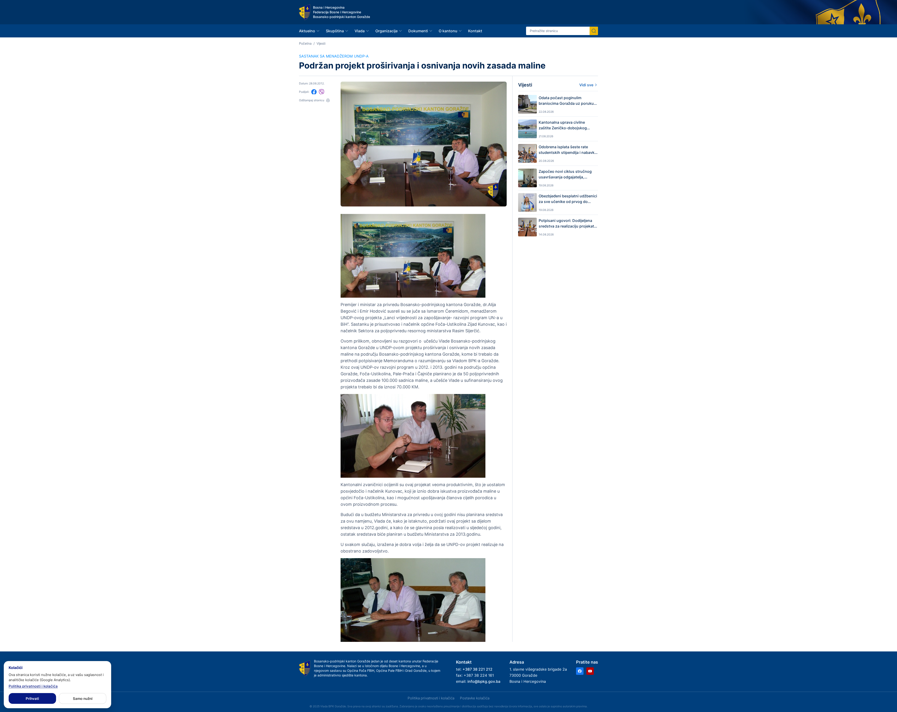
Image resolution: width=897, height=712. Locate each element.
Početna (305, 43)
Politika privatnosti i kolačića (431, 698)
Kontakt (475, 31)
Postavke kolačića (474, 698)
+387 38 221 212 (477, 669)
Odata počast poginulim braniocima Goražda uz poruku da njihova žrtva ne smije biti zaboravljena (566, 100)
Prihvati (32, 698)
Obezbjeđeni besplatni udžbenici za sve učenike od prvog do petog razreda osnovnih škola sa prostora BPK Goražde (568, 199)
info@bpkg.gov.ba (483, 681)
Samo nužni (83, 698)
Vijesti (321, 43)
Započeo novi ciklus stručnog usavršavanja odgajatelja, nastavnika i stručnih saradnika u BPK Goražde (568, 174)
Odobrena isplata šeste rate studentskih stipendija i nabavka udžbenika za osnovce (568, 150)
